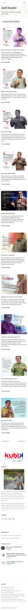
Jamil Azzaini (8, 7)
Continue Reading (5, 62)
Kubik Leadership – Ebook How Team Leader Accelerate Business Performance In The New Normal (16, 555)
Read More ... (4, 510)
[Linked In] (9, 519)
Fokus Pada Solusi (6, 131)
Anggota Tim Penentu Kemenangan (11, 297)
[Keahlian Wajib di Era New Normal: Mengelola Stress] (3, 563)
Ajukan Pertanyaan (7, 420)
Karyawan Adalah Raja (8, 173)
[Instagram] (13, 519)
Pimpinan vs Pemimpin (8, 255)
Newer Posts (22, 441)
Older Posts (6, 441)
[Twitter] (6, 519)
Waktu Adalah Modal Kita (9, 91)
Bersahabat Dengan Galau (9, 378)
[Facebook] (2, 519)
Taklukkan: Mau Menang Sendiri (10, 337)
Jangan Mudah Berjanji (8, 213)
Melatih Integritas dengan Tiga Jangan (12, 49)
